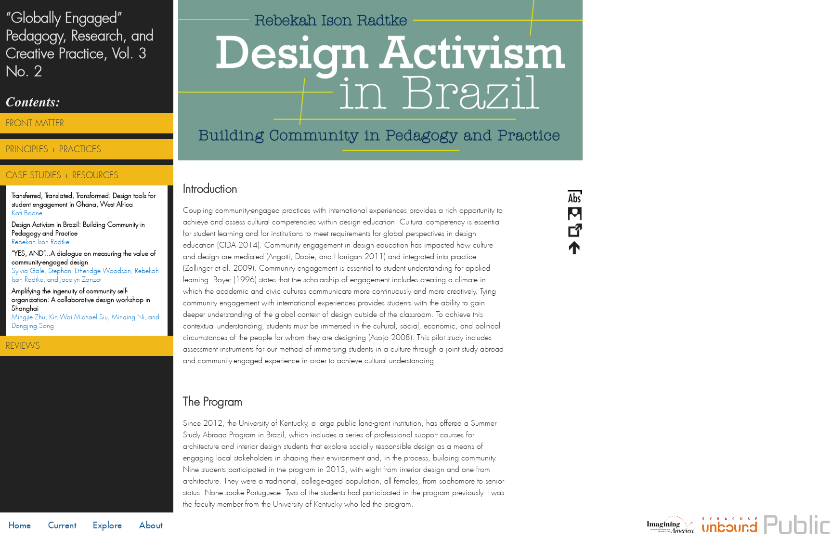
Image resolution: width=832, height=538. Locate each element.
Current (62, 525)
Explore (107, 525)
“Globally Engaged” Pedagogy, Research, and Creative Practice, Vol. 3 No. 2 (80, 44)
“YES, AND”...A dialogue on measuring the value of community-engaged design (85, 266)
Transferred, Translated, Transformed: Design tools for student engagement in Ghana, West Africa (84, 204)
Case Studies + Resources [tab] (62, 175)
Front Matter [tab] (35, 123)
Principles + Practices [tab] (53, 149)
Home (20, 525)
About (151, 525)
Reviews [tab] (23, 346)
